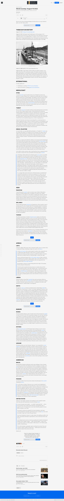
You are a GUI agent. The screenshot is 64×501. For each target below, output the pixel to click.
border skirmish (31, 102)
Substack (55, 499)
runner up (23, 288)
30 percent (26, 392)
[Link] (15, 29)
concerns (24, 373)
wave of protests (23, 251)
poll (17, 367)
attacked (25, 192)
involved (42, 152)
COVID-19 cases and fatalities (32, 85)
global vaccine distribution (34, 87)
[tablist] (20, 453)
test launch (30, 231)
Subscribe (56, 2)
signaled (45, 314)
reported (23, 110)
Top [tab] (17, 465)
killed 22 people (24, 271)
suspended (30, 279)
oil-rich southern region (34, 257)
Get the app (35, 499)
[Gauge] (46, 18)
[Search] (51, 3)
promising (27, 355)
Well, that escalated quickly (21, 474)
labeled (43, 288)
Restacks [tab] (22, 452)
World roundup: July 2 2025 (21, 468)
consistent (18, 299)
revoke (43, 330)
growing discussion (21, 329)
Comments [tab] (18, 452)
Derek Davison (18, 12)
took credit (39, 154)
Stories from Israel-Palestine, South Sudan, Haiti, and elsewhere (25, 469)
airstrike (21, 95)
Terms (9, 499)
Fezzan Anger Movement (28, 261)
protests (22, 382)
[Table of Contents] (1, 250)
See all (18, 487)
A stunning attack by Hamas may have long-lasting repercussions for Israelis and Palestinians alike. (27, 483)
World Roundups (19, 7)
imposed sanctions (33, 217)
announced (29, 204)
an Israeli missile (42, 141)
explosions (28, 353)
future (38, 402)
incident (43, 131)
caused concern (34, 332)
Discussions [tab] (22, 465)
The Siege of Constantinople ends (28, 32)
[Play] (21, 18)
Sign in (61, 2)
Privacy (7, 499)
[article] (32, 470)
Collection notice (13, 499)
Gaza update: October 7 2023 (22, 481)
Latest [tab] (19, 465)
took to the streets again (33, 395)
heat (42, 411)
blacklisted (29, 280)
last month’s (44, 381)
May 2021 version (24, 158)
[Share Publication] (53, 3)
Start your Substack (30, 499)
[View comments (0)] (20, 15)
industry (40, 249)
